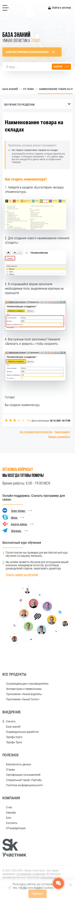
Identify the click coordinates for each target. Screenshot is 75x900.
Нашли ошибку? (62, 432)
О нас (9, 807)
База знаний (13, 726)
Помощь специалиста (59, 436)
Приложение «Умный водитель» (24, 694)
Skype (14, 517)
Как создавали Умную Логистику (36, 432)
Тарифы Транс (14, 742)
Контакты (11, 823)
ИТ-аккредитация (16, 828)
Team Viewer (18, 510)
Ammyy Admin (19, 524)
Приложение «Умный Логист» (23, 699)
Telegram (16, 530)
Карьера (11, 812)
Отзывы (10, 769)
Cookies (48, 888)
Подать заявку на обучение (22, 574)
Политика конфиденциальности (24, 785)
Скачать (11, 721)
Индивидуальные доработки (22, 731)
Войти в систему (61, 7)
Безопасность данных (18, 764)
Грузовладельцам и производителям (27, 683)
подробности (48, 877)
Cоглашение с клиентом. (31, 874)
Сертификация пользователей (23, 774)
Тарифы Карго (14, 737)
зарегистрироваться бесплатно (27, 52)
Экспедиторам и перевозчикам (24, 688)
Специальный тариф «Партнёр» (24, 780)
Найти (58, 66)
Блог (8, 817)
